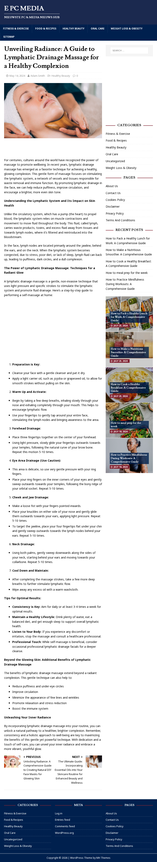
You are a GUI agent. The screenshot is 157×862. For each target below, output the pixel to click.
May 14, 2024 (17, 76)
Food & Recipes (45, 28)
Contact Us (113, 193)
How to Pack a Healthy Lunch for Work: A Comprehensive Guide (129, 317)
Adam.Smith (37, 76)
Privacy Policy (115, 213)
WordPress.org (64, 833)
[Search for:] (129, 50)
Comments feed (65, 826)
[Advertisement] (53, 148)
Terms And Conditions (120, 220)
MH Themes (103, 858)
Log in (58, 813)
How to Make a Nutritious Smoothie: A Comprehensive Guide (128, 352)
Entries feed (62, 820)
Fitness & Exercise (16, 28)
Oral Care (97, 28)
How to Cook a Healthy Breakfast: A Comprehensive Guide (128, 388)
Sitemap (9, 36)
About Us (112, 186)
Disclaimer (113, 206)
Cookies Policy (115, 200)
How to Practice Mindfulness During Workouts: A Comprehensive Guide (125, 284)
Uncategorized (115, 161)
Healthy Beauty (73, 28)
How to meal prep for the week (127, 273)
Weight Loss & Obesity (126, 28)
